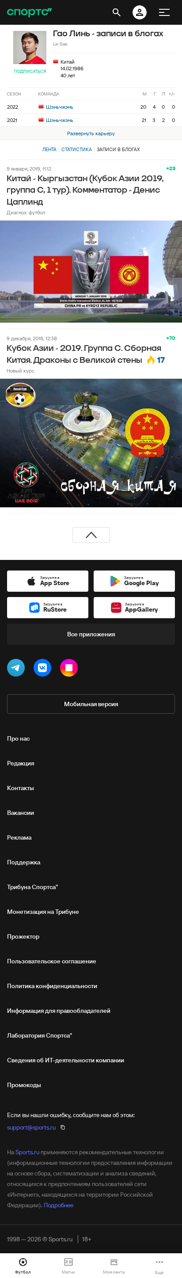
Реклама (19, 837)
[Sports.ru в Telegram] (17, 669)
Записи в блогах (118, 149)
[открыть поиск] (116, 12)
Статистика (76, 149)
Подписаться (30, 71)
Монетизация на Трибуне (43, 912)
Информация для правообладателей (58, 1011)
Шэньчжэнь (59, 106)
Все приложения (91, 634)
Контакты (20, 788)
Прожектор (23, 936)
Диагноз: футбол (26, 212)
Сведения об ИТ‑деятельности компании (65, 1060)
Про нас (18, 738)
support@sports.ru (31, 1127)
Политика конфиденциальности (52, 986)
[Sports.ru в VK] (44, 669)
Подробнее (58, 1205)
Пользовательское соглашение (51, 961)
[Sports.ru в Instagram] (70, 669)
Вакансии (20, 813)
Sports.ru (27, 1152)
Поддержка (23, 862)
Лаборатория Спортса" (39, 1035)
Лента (49, 149)
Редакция (20, 763)
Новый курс (20, 370)
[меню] (164, 12)
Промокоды (24, 1085)
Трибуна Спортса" (32, 887)
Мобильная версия (91, 704)
